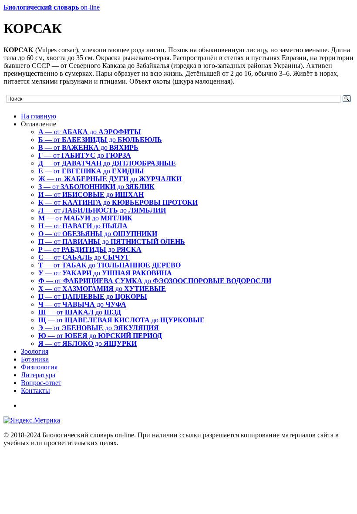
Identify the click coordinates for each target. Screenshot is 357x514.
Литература (38, 375)
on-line (51, 7)
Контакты (35, 390)
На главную (38, 116)
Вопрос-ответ (41, 382)
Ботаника (35, 359)
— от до (89, 131)
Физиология (39, 367)
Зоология (34, 351)
